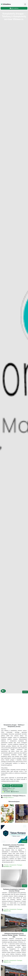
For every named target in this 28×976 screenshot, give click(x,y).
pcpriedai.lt (11, 790)
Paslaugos (19, 865)
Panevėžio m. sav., (7, 866)
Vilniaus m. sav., (7, 910)
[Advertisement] (14, 708)
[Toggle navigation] (25, 4)
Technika (6, 865)
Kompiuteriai (13, 865)
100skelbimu (6, 4)
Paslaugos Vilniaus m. (8, 797)
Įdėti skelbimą (14, 8)
